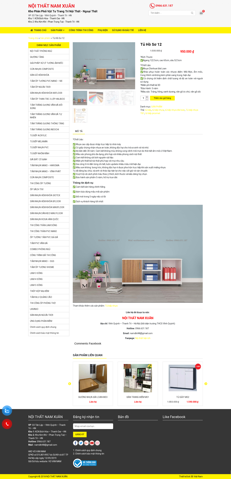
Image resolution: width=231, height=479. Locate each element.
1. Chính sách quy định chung (87, 450)
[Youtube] (92, 443)
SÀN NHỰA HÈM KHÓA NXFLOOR (46, 93)
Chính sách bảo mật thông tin (44, 333)
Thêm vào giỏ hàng (162, 98)
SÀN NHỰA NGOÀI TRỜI (41, 315)
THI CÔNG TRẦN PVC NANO (43, 231)
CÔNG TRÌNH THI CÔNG (81, 30)
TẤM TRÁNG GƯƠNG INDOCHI (44, 129)
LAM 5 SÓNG (36, 285)
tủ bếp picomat (152, 113)
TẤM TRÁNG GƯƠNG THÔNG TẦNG (47, 123)
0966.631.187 (164, 5)
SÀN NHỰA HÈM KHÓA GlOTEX (45, 195)
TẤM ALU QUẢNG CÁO (41, 297)
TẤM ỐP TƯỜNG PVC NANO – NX (46, 81)
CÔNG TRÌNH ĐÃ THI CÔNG (43, 255)
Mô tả (78, 131)
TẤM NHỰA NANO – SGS (42, 261)
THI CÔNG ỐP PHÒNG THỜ (43, 303)
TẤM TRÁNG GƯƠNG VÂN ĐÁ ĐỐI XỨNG (46, 106)
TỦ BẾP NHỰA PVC (39, 147)
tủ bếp (148, 110)
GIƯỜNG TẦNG (37, 57)
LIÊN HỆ (142, 30)
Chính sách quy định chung (43, 327)
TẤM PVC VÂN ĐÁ (39, 243)
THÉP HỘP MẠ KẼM (39, 291)
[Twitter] (81, 443)
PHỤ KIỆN (103, 30)
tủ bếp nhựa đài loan (175, 110)
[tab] (79, 131)
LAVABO (34, 309)
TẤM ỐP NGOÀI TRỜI (40, 87)
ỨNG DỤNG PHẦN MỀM (41, 321)
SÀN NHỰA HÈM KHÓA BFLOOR (45, 201)
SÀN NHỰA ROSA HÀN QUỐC (44, 219)
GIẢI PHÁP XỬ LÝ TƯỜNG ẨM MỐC (46, 63)
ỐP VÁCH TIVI (36, 189)
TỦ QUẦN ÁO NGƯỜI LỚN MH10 (138, 397)
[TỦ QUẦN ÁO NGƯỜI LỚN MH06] (182, 378)
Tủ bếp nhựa (111, 305)
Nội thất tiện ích (142, 338)
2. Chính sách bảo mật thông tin (88, 453)
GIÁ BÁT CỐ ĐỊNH (38, 159)
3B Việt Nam (197, 476)
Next (205, 383)
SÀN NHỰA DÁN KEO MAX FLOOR (46, 213)
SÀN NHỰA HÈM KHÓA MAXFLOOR (47, 207)
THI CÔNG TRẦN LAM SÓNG (43, 225)
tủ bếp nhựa (158, 110)
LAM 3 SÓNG (36, 273)
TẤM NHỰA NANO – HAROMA (44, 165)
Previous (69, 383)
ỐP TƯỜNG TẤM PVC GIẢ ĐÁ (44, 237)
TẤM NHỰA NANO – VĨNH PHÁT (45, 171)
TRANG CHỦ (40, 30)
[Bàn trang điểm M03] (93, 378)
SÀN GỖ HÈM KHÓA (39, 75)
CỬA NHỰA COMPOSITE (42, 69)
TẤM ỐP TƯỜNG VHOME (42, 267)
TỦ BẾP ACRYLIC (38, 135)
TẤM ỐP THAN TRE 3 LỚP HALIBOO (47, 99)
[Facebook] (75, 443)
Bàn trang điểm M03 (93, 397)
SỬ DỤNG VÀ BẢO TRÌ (123, 30)
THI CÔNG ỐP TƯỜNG (40, 183)
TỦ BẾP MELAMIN (38, 141)
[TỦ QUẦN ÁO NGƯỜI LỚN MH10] (137, 378)
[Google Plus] (86, 443)
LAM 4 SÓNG (36, 279)
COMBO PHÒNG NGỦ (40, 249)
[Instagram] (97, 443)
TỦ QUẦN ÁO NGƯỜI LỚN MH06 (183, 397)
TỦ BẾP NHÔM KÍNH (39, 153)
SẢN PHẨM (56, 30)
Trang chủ (33, 38)
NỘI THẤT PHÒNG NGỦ (41, 51)
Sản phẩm (45, 38)
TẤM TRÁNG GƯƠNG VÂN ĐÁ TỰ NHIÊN (46, 116)
